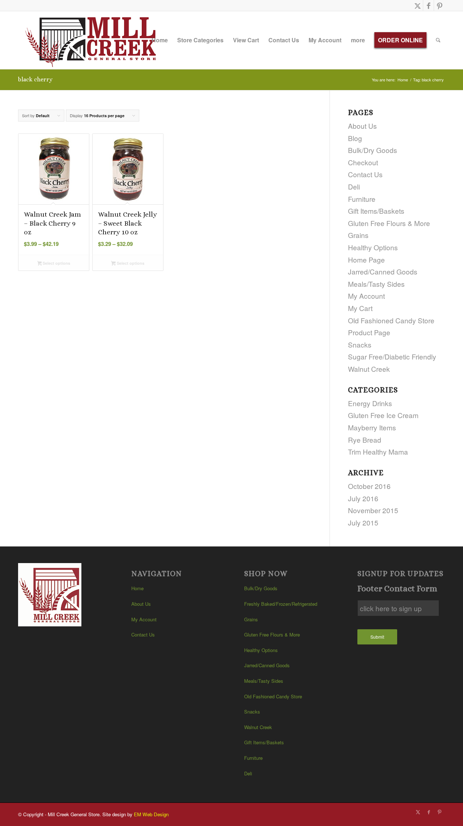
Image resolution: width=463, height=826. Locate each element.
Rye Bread (364, 439)
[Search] (438, 40)
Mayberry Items (372, 427)
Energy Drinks (370, 403)
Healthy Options (373, 247)
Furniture (361, 199)
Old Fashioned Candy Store (391, 320)
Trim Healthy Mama (378, 451)
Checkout (363, 162)
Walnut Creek (369, 369)
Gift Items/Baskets (376, 211)
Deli (354, 186)
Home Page (366, 259)
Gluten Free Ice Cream (383, 415)
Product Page (369, 332)
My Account (366, 296)
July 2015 (363, 522)
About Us (362, 126)
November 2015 (373, 510)
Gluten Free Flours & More (389, 223)
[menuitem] (160, 40)
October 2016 (369, 486)
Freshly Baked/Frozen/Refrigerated (280, 603)
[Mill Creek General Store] (93, 40)
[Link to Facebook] (428, 5)
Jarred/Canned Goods (382, 271)
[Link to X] (417, 5)
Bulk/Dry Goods (372, 150)
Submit (377, 637)
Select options (56, 263)
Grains (358, 235)
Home (137, 588)
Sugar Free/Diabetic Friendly (392, 356)
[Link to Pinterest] (439, 5)
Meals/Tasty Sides (376, 284)
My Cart (360, 308)
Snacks (359, 344)
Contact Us (365, 174)
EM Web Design (151, 814)
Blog (355, 138)
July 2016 (363, 498)
